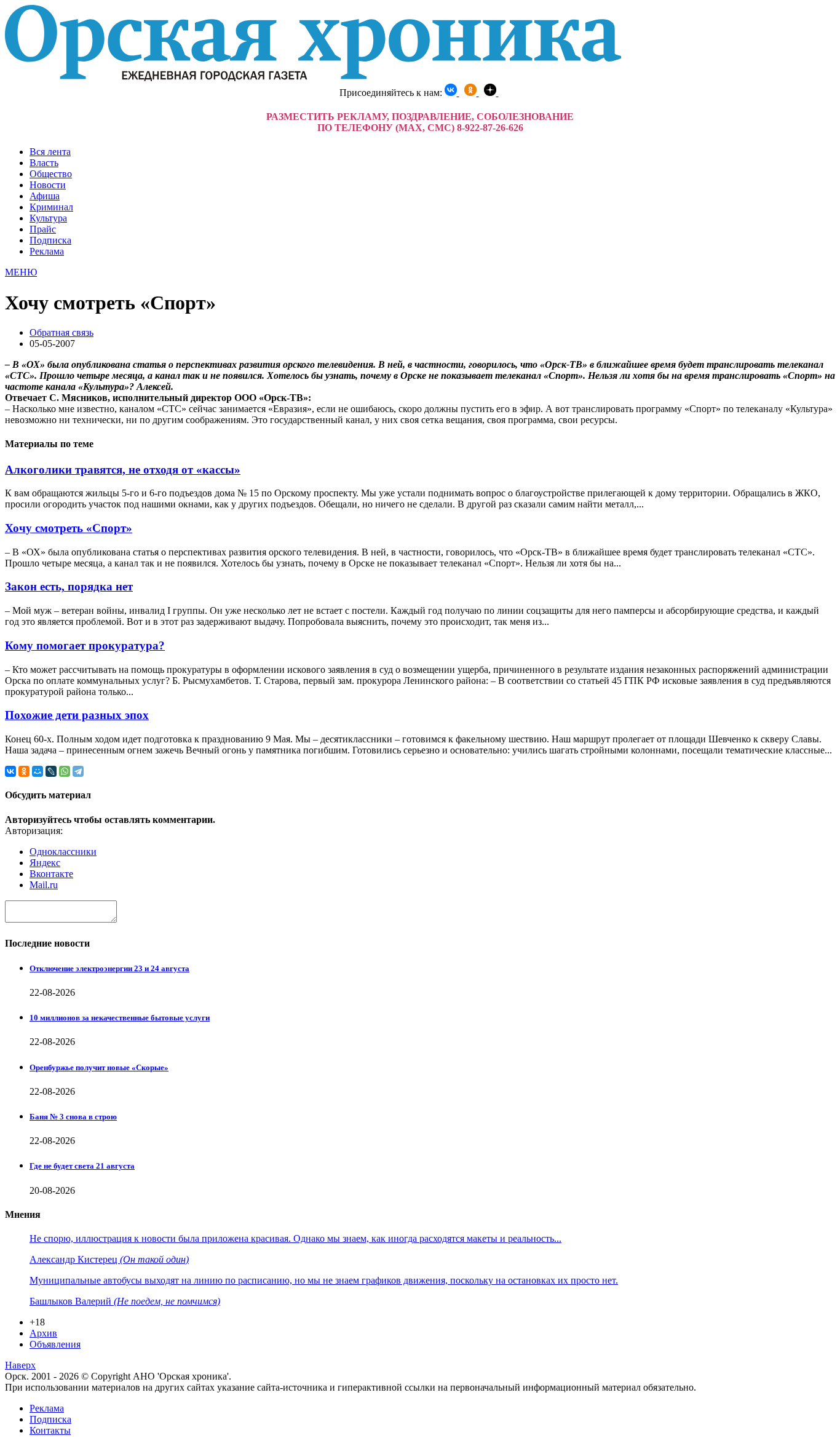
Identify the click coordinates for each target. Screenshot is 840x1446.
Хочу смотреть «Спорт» (68, 528)
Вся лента (50, 151)
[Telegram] (78, 771)
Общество (51, 174)
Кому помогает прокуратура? (85, 645)
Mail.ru (44, 885)
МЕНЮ (21, 272)
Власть (44, 162)
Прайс (43, 229)
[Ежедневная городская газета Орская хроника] (313, 78)
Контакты (50, 1430)
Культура (48, 218)
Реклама (47, 251)
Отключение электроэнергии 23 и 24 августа (109, 968)
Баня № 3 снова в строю (73, 1116)
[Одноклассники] (24, 771)
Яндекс (45, 862)
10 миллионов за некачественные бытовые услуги (120, 1017)
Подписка (50, 240)
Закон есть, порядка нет (69, 586)
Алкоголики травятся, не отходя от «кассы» (122, 469)
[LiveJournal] (51, 771)
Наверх (20, 1365)
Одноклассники (63, 851)
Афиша (45, 196)
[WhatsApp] (64, 771)
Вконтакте (51, 873)
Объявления (55, 1344)
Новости (48, 185)
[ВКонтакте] (10, 771)
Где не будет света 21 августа (82, 1165)
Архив (43, 1333)
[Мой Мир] (37, 771)
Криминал (51, 207)
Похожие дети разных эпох (77, 715)
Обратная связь (61, 332)
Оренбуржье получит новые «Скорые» (99, 1067)
